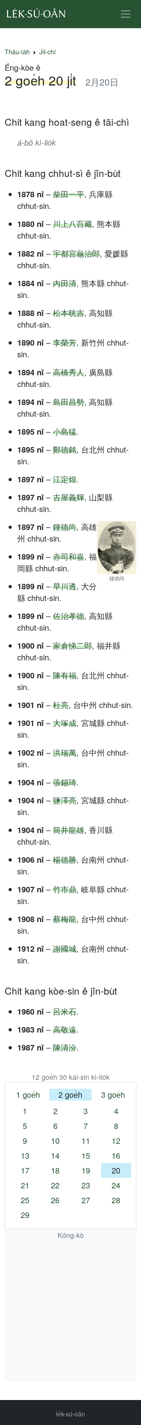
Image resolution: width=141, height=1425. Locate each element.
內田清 (64, 283)
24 (116, 1185)
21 (25, 1185)
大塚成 (64, 722)
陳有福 (64, 675)
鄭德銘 (64, 449)
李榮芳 (64, 342)
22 (55, 1185)
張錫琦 (64, 782)
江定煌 (64, 479)
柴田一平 (68, 194)
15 (85, 1155)
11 (85, 1140)
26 (55, 1200)
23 (85, 1185)
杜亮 (61, 704)
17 (25, 1170)
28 (116, 1200)
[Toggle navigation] (125, 14)
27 (85, 1200)
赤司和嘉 (68, 556)
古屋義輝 (68, 497)
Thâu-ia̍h (17, 51)
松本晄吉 (68, 312)
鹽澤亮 (64, 800)
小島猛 (64, 431)
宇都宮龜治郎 (76, 253)
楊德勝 (64, 859)
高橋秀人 (68, 372)
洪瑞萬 (64, 752)
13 (25, 1155)
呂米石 (64, 1011)
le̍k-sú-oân (70, 1413)
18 (55, 1170)
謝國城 (64, 948)
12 (116, 1140)
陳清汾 (64, 1047)
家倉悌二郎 (72, 645)
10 (55, 1140)
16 (116, 1155)
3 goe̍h (113, 1094)
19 (85, 1170)
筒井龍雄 (68, 829)
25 (25, 1200)
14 (55, 1155)
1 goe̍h (28, 1094)
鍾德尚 (64, 526)
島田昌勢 (68, 401)
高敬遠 (64, 1029)
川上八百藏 (72, 223)
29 (25, 1214)
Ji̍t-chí (47, 51)
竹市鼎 (64, 889)
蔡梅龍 (64, 918)
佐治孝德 (68, 615)
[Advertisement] (70, 1311)
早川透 (64, 586)
